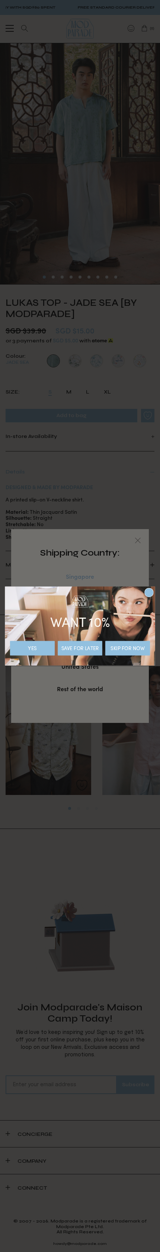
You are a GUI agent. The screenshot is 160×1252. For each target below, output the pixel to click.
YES (32, 648)
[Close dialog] (149, 592)
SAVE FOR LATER (80, 648)
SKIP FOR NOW (127, 648)
